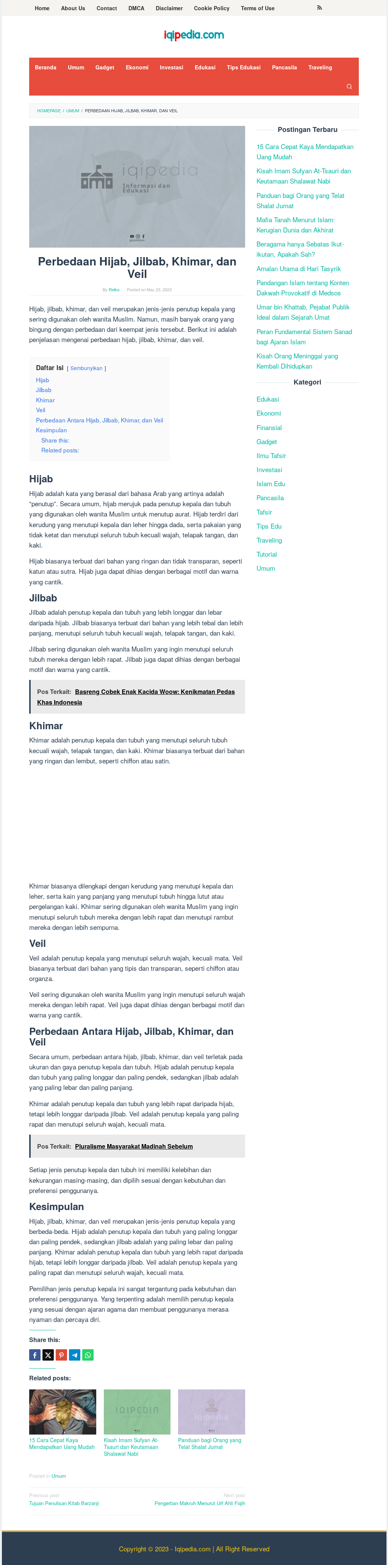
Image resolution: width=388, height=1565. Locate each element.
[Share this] (35, 1355)
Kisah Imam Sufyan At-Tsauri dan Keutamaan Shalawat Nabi (131, 1446)
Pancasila (270, 497)
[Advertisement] (137, 824)
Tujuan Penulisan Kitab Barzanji (64, 1499)
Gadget (267, 441)
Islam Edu (271, 483)
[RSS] (319, 8)
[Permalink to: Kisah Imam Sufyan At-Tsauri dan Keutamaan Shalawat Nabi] (137, 1412)
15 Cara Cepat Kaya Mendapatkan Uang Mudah (62, 1443)
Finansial (269, 427)
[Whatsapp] (88, 1355)
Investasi (269, 469)
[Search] (349, 86)
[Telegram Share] (74, 1355)
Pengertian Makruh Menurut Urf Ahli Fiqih (200, 1499)
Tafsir (264, 511)
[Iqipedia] (194, 32)
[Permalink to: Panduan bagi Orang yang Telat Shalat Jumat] (211, 1412)
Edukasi (268, 398)
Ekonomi (269, 413)
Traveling (269, 540)
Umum (59, 1475)
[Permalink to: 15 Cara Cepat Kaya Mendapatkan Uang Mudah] (62, 1412)
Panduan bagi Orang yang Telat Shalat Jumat (209, 1443)
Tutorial (267, 554)
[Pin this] (61, 1355)
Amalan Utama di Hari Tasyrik (299, 268)
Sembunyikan (86, 368)
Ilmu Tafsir (271, 455)
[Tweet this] (48, 1355)
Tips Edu (269, 526)
